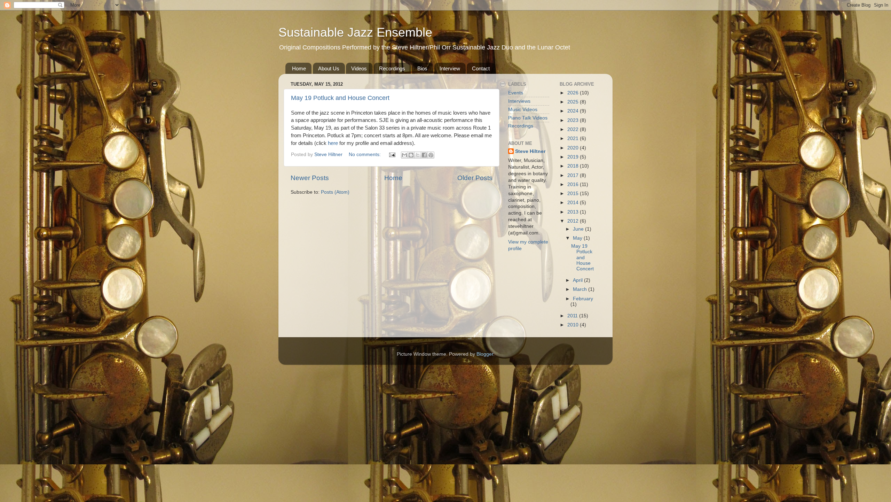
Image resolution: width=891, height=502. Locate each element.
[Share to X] (417, 155)
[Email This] (404, 155)
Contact (481, 68)
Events (515, 92)
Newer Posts (310, 178)
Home (299, 68)
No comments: (365, 154)
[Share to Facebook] (424, 155)
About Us (328, 68)
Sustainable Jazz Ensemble (355, 32)
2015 (573, 193)
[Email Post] (392, 154)
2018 (573, 166)
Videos (359, 68)
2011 (573, 315)
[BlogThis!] (411, 155)
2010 (573, 324)
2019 (573, 157)
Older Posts (474, 178)
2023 (573, 120)
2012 (573, 221)
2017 (573, 175)
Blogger (484, 354)
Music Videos (522, 109)
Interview (450, 68)
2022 (573, 129)
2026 (573, 92)
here (333, 143)
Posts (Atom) (335, 192)
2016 (573, 184)
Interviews (519, 101)
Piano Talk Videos (527, 118)
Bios (422, 68)
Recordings (392, 68)
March (580, 289)
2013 (573, 212)
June (579, 229)
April (578, 280)
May (578, 238)
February (583, 298)
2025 (573, 102)
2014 (573, 202)
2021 (573, 138)
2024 (573, 111)
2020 (573, 147)
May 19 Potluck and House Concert (340, 97)
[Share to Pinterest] (430, 155)
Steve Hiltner (530, 151)
